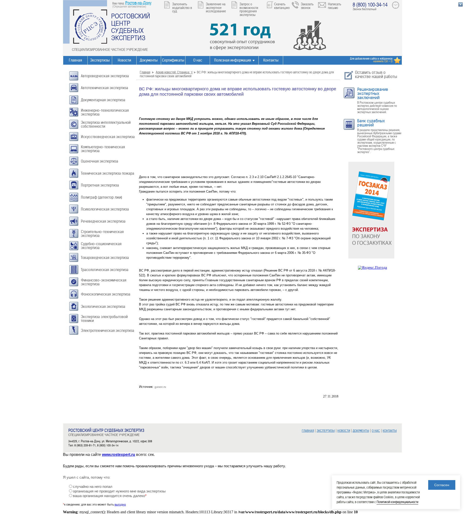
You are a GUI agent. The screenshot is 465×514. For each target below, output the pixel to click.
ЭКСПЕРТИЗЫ (326, 431)
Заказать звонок (307, 5)
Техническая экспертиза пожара (107, 173)
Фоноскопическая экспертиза (105, 294)
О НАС (376, 431)
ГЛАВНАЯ (308, 431)
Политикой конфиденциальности (397, 501)
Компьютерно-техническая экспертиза (103, 149)
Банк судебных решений (371, 123)
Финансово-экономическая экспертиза (103, 282)
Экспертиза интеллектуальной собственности (106, 124)
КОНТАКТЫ (390, 431)
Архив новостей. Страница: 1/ (174, 72)
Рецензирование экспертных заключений (372, 93)
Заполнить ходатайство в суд (182, 7)
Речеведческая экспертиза (103, 221)
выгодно (120, 504)
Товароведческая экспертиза (105, 257)
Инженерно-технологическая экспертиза (105, 112)
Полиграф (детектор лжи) (101, 197)
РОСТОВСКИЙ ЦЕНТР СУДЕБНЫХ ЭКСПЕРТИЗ (130, 26)
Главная (75, 60)
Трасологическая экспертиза (104, 269)
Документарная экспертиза (103, 100)
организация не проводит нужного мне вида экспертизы (119, 491)
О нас (197, 60)
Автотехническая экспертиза (104, 88)
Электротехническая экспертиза (107, 330)
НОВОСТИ (343, 431)
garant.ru (160, 387)
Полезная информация (232, 60)
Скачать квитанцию (282, 5)
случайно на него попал (92, 487)
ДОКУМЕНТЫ (361, 431)
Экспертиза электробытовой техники (104, 318)
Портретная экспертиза (100, 185)
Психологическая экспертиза (105, 209)
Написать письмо (334, 5)
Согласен (441, 485)
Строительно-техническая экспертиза (102, 233)
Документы (149, 60)
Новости (124, 60)
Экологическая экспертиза (103, 306)
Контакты (271, 60)
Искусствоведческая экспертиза (108, 136)
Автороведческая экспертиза (105, 76)
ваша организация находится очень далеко (110, 496)
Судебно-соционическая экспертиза (101, 245)
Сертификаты (173, 60)
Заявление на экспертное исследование (216, 7)
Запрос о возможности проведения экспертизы (249, 9)
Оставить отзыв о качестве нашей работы (376, 74)
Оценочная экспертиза (99, 161)
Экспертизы (100, 60)
